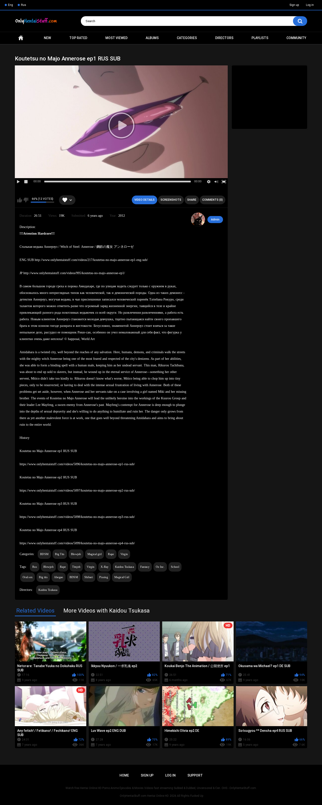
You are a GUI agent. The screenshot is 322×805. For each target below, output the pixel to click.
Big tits (43, 577)
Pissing (103, 577)
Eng (10, 5)
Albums (152, 38)
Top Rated (78, 38)
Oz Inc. (160, 567)
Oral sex (28, 577)
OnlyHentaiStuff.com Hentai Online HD (144, 795)
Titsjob (76, 567)
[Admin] (198, 219)
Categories (187, 38)
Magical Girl (121, 577)
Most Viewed (116, 38)
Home (21, 38)
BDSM (44, 554)
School (175, 567)
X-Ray (105, 567)
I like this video (19, 200)
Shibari (88, 577)
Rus (23, 5)
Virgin (124, 554)
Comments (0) (212, 199)
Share (191, 199)
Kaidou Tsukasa (124, 567)
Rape (111, 554)
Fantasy (144, 567)
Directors (224, 38)
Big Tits (59, 554)
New (47, 38)
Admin (215, 219)
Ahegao (58, 577)
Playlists (260, 38)
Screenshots (171, 199)
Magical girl (94, 554)
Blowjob (76, 554)
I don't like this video (25, 200)
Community (296, 38)
